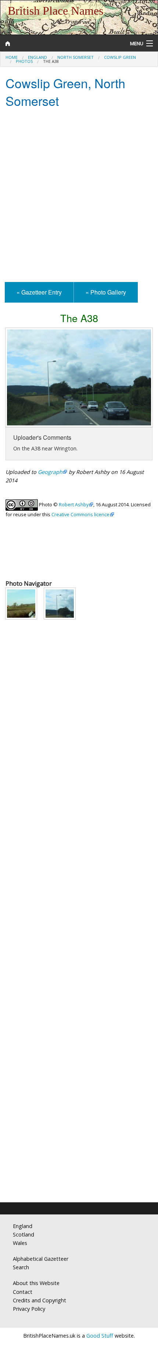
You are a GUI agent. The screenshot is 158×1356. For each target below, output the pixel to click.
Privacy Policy (29, 1308)
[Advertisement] (79, 196)
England (37, 57)
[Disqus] (79, 900)
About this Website (36, 1283)
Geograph (50, 471)
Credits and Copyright (39, 1300)
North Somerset (75, 57)
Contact (22, 1291)
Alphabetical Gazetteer (40, 1258)
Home (12, 57)
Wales (20, 1242)
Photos (24, 61)
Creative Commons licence (80, 514)
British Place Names (55, 10)
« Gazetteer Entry (39, 292)
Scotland (23, 1234)
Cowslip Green (120, 57)
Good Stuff (99, 1335)
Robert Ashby (74, 504)
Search (21, 1267)
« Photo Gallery (106, 292)
